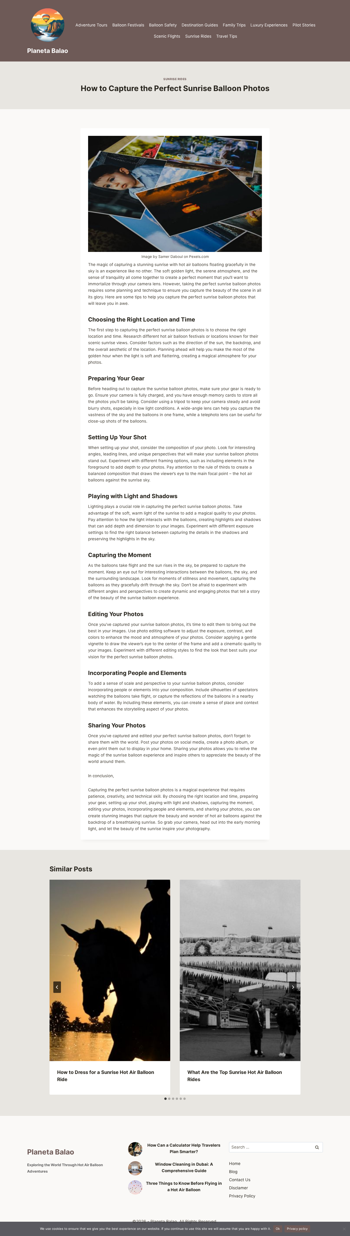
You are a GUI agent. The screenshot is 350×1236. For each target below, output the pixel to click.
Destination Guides (200, 25)
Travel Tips (226, 36)
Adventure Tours (91, 25)
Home (234, 1163)
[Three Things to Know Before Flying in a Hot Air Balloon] (135, 1187)
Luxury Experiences (269, 25)
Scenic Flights (167, 36)
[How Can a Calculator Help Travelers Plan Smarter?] (135, 1149)
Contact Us (239, 1179)
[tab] (165, 1099)
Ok (278, 1229)
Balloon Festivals (128, 25)
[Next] (293, 987)
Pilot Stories (304, 25)
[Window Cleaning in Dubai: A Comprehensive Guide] (135, 1168)
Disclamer (238, 1187)
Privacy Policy (242, 1196)
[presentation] (110, 970)
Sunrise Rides (198, 36)
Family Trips (234, 25)
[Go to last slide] (57, 987)
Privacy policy (297, 1229)
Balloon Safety (163, 25)
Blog (233, 1171)
